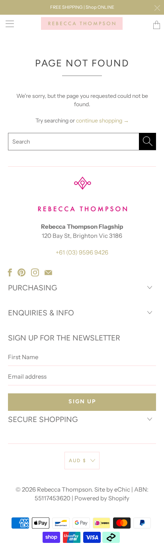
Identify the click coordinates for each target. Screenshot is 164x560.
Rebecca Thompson (64, 489)
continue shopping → (102, 120)
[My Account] (7, 23)
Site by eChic (112, 489)
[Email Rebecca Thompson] (48, 272)
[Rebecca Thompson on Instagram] (35, 272)
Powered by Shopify (101, 498)
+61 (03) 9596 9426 (82, 252)
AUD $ (77, 460)
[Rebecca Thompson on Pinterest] (21, 272)
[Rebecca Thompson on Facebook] (10, 272)
